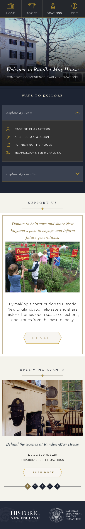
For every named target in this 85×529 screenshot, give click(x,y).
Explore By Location (22, 174)
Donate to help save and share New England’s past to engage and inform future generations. (42, 230)
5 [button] (57, 486)
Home (10, 13)
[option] (42, 430)
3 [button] (43, 486)
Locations (53, 13)
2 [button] (35, 486)
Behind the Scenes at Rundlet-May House (42, 444)
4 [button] (50, 486)
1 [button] (28, 486)
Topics (32, 13)
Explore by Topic (19, 113)
